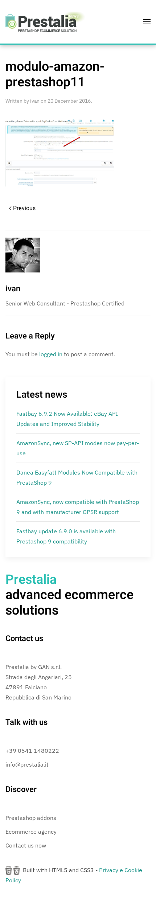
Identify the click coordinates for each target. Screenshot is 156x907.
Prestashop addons (30, 817)
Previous (24, 208)
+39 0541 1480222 (32, 750)
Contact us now (25, 845)
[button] (147, 22)
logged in (50, 354)
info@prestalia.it (27, 764)
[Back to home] (45, 22)
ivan (35, 101)
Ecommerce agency (31, 831)
